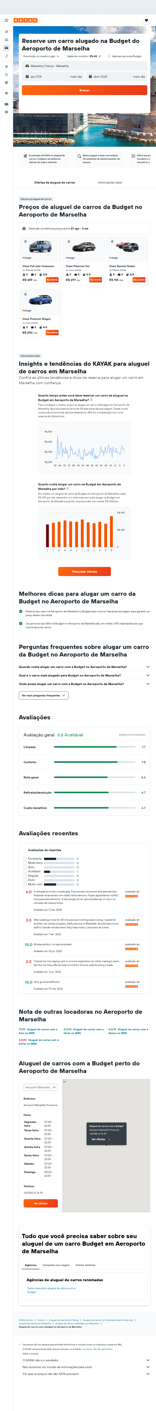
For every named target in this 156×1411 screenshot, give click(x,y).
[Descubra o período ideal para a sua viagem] (6, 82)
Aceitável (34, 871)
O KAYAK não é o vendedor (40, 1360)
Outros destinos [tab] (86, 1265)
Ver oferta (52, 279)
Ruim (31, 880)
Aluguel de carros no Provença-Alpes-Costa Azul (108, 1320)
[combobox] (41, 56)
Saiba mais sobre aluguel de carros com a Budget (51, 1290)
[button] (6, 20)
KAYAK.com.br (26, 1320)
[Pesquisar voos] (6, 32)
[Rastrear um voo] (6, 74)
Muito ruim (35, 884)
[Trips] (6, 93)
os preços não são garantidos (97, 1349)
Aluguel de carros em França (63, 1320)
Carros (41, 1320)
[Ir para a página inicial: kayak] (25, 20)
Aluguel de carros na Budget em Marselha (77, 1323)
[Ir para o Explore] (6, 66)
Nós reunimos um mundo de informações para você (57, 1367)
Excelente (35, 858)
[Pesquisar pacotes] (6, 56)
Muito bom (35, 863)
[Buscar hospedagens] (6, 40)
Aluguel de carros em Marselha (35, 1323)
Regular (33, 875)
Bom (31, 867)
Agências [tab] (31, 1265)
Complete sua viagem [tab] (56, 1265)
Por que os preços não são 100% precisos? (51, 1374)
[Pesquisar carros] (6, 48)
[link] (84, 571)
